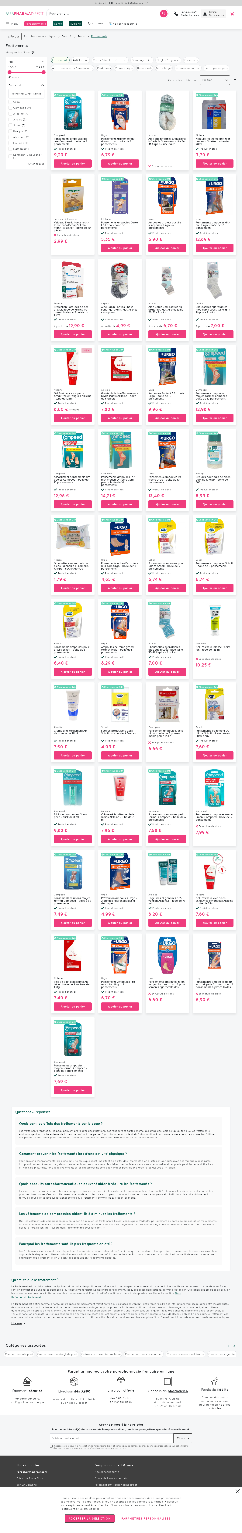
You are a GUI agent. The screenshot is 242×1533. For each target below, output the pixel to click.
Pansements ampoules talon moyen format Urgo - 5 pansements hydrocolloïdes (166, 985)
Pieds (81, 36)
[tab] (25, 52)
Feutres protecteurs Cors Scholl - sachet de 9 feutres (118, 732)
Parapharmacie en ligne (39, 36)
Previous (228, 1346)
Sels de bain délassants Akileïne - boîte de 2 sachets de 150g (71, 985)
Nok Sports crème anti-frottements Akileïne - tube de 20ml (213, 142)
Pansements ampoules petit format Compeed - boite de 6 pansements (167, 817)
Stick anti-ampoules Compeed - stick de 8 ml (70, 816)
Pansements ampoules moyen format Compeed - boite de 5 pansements (70, 1068)
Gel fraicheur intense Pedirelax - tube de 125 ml (214, 648)
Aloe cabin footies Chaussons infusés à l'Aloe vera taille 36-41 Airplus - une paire (167, 142)
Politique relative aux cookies (79, 1508)
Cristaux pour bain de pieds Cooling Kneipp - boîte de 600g (213, 480)
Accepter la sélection (90, 1518)
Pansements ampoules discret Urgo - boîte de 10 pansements (213, 225)
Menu (15, 23)
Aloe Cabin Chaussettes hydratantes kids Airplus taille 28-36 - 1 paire (165, 310)
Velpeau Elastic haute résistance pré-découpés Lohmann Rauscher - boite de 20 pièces (72, 226)
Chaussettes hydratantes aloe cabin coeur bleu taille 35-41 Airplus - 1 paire (165, 650)
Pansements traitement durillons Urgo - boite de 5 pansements (118, 142)
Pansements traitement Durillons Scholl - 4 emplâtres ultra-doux (213, 734)
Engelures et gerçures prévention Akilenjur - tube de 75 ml (166, 901)
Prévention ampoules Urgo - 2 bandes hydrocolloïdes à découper (119, 901)
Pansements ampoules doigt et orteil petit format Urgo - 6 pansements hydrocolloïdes (214, 985)
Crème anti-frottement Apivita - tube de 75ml (71, 732)
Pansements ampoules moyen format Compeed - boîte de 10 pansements (212, 396)
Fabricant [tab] (15, 85)
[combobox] (107, 13)
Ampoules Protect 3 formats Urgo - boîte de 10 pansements (166, 396)
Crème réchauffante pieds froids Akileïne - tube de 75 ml (118, 817)
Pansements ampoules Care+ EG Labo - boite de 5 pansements (119, 225)
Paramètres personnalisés (146, 1518)
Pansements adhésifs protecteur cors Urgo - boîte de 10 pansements (119, 566)
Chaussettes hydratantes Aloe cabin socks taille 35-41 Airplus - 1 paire (213, 310)
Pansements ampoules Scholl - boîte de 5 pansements (214, 564)
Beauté (66, 36)
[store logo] (24, 13)
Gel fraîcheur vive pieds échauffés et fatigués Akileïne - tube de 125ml (72, 396)
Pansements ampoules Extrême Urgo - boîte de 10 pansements (165, 480)
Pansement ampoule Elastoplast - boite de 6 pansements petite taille (166, 734)
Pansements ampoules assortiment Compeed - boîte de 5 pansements (214, 817)
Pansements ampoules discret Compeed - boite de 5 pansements (71, 142)
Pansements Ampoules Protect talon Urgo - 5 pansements (118, 985)
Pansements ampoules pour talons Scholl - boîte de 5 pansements (166, 566)
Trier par (191, 80)
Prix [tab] (11, 61)
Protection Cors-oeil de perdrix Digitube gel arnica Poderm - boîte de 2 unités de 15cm (71, 311)
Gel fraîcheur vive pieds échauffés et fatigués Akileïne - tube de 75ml (214, 901)
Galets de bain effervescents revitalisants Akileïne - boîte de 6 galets (119, 396)
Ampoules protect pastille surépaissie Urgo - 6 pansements (164, 225)
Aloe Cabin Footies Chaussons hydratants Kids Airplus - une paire (119, 310)
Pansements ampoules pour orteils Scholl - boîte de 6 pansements (71, 650)
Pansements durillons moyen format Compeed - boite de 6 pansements (72, 901)
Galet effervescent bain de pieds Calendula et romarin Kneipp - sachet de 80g (71, 566)
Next (234, 1346)
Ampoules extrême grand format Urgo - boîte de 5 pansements (117, 650)
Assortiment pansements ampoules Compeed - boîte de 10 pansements (72, 480)
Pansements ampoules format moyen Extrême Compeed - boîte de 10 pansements (118, 481)
